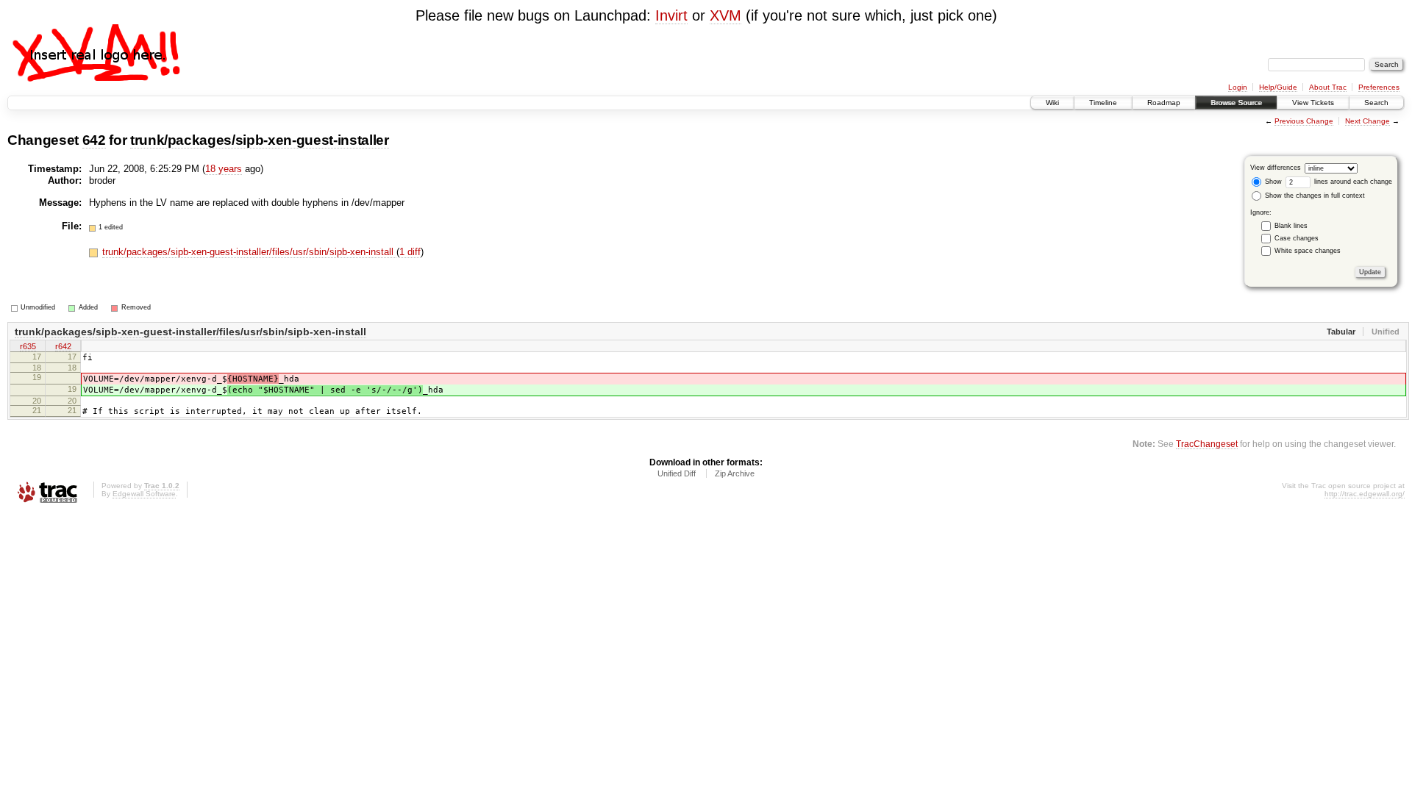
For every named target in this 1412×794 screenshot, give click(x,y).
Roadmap (1163, 103)
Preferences (1378, 87)
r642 (63, 346)
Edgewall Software (144, 494)
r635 (28, 346)
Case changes (1296, 238)
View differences (1275, 167)
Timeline (1103, 103)
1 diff (410, 251)
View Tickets (1313, 103)
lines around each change (1352, 181)
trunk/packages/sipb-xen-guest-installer (259, 140)
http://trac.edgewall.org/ (1364, 494)
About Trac (1328, 87)
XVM (725, 15)
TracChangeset (1207, 443)
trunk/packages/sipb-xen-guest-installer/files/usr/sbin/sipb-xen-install (249, 251)
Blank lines (1291, 225)
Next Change (1367, 121)
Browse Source (1236, 103)
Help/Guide (1278, 87)
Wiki (1052, 103)
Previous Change (1303, 121)
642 (94, 140)
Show (1272, 181)
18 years (223, 168)
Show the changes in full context (1314, 195)
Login (1237, 87)
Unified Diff (676, 473)
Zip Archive (735, 473)
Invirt (671, 15)
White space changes (1307, 250)
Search (1376, 103)
